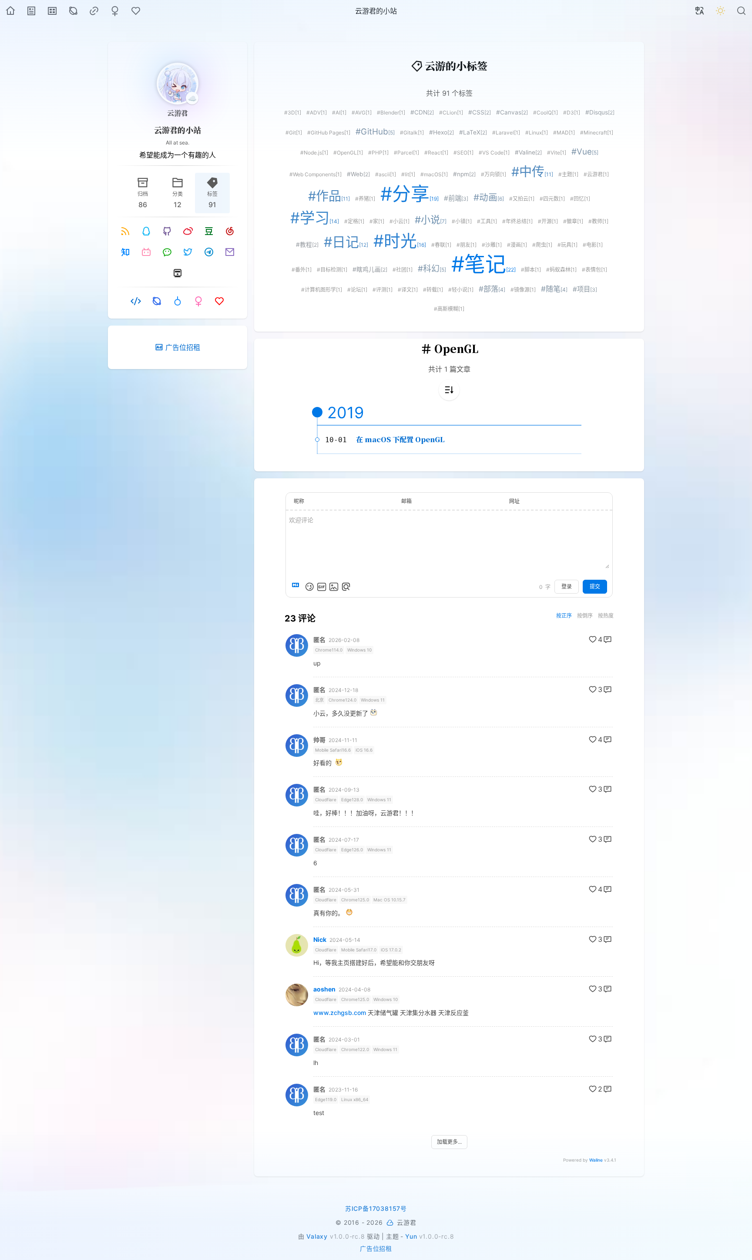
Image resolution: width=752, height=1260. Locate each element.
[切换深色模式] (720, 10)
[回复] (607, 639)
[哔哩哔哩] (146, 252)
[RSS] (125, 231)
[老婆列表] (114, 10)
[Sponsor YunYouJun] (390, 1222)
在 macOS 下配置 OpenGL (400, 439)
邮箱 (406, 501)
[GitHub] (167, 231)
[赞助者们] (135, 10)
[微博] (188, 231)
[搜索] (741, 10)
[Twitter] (188, 252)
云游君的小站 (177, 129)
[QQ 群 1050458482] (146, 231)
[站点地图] (73, 10)
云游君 (177, 113)
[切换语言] (699, 10)
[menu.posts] (31, 10)
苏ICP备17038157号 (376, 1208)
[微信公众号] (167, 252)
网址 (514, 501)
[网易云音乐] (229, 231)
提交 (595, 586)
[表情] (309, 586)
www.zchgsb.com (339, 1012)
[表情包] (321, 586)
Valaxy (317, 1236)
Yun (411, 1236)
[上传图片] (334, 586)
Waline (596, 1160)
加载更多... (449, 1142)
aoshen (324, 989)
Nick (319, 940)
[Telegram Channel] (208, 252)
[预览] (346, 586)
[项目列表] (52, 10)
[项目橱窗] (135, 301)
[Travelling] (177, 272)
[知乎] (125, 252)
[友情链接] (94, 10)
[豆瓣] (208, 231)
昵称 (299, 501)
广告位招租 (376, 1248)
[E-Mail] (229, 252)
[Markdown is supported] (297, 586)
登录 (566, 586)
